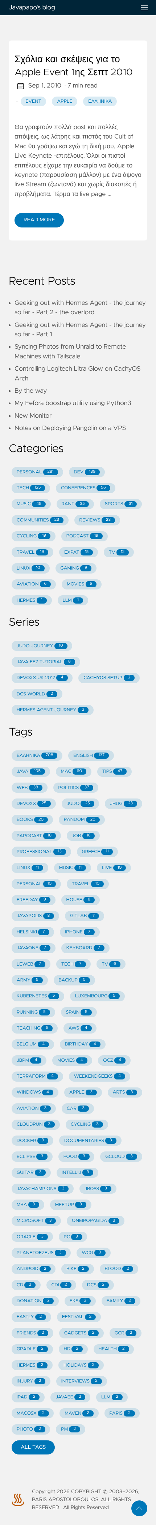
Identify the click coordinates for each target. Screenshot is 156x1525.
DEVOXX (31, 803)
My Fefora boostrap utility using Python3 (73, 403)
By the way (31, 391)
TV (116, 552)
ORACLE (30, 1237)
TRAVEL (30, 552)
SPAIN (76, 1012)
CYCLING (31, 536)
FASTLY (29, 1317)
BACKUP (71, 980)
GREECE (95, 851)
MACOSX (31, 1413)
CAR (76, 1108)
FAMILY (118, 1301)
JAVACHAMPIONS (41, 1189)
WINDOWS (33, 1092)
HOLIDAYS (78, 1365)
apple (64, 101)
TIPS (112, 771)
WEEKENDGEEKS (97, 1076)
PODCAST (82, 536)
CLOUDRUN (33, 1124)
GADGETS (79, 1333)
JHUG (121, 803)
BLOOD (116, 1268)
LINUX (28, 568)
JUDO (78, 803)
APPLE (81, 1092)
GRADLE (30, 1349)
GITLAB (82, 915)
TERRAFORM (35, 1076)
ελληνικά (100, 101)
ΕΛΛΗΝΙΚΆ (35, 755)
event (33, 101)
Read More (39, 219)
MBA (26, 1204)
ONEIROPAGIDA (93, 1220)
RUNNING (31, 1012)
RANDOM (79, 819)
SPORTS (118, 504)
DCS (95, 1285)
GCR (123, 1333)
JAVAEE (68, 1397)
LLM (70, 600)
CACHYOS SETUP (106, 678)
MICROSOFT (34, 1220)
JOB (81, 836)
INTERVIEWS (79, 1381)
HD (70, 1349)
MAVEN (77, 1413)
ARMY (27, 980)
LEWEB (29, 964)
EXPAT (76, 552)
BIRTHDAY (80, 1044)
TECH (29, 488)
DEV (84, 472)
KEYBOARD (83, 948)
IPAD (26, 1397)
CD (24, 1285)
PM (68, 1429)
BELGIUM (31, 1044)
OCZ (112, 1060)
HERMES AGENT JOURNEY (51, 710)
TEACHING (32, 1028)
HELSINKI (31, 932)
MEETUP (68, 1204)
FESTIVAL (76, 1317)
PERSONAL (35, 472)
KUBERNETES (36, 996)
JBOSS (96, 1189)
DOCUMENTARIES (88, 1140)
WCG (91, 1253)
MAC (71, 771)
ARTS (122, 1092)
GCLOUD (119, 1156)
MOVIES (79, 584)
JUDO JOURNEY (40, 646)
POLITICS (73, 787)
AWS (78, 1028)
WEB (27, 787)
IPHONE (77, 932)
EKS (78, 1301)
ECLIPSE (30, 1156)
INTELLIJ (75, 1172)
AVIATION (32, 584)
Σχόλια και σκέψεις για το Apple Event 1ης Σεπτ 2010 (74, 66)
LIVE (112, 867)
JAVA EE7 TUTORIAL (44, 662)
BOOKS (30, 819)
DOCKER (30, 1140)
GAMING (73, 568)
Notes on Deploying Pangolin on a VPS (70, 428)
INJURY (29, 1381)
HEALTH (111, 1349)
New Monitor (33, 416)
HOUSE (78, 900)
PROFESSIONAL (39, 851)
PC (70, 1237)
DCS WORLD (35, 694)
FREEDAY (31, 900)
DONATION (33, 1301)
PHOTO (29, 1429)
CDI (59, 1285)
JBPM (27, 1060)
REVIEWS (95, 520)
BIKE (75, 1268)
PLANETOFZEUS (39, 1253)
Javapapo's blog (32, 7)
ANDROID (31, 1268)
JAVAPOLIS (33, 915)
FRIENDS (30, 1333)
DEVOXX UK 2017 (40, 678)
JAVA (29, 771)
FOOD (74, 1156)
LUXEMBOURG (95, 996)
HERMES (29, 600)
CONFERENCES (83, 488)
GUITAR (29, 1172)
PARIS (119, 1413)
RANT (73, 504)
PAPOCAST (34, 836)
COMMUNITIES (38, 520)
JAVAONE (31, 948)
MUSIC (29, 504)
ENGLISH (88, 755)
